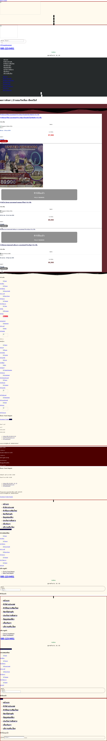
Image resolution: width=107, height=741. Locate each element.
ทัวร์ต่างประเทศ (7, 61)
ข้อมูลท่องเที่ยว (7, 67)
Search (2, 40)
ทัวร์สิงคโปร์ (2, 321)
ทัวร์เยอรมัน (2, 387)
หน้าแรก (5, 59)
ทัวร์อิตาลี (2, 367)
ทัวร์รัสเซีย (2, 352)
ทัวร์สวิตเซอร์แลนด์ (4, 377)
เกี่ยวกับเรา (6, 71)
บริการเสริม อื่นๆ (7, 73)
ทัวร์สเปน (2, 405)
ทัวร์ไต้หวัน (2, 288)
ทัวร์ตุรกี (2, 347)
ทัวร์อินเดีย (2, 331)
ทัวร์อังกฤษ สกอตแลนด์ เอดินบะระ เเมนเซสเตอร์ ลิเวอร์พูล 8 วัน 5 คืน (18, 245)
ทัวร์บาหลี (2, 326)
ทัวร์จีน (1, 308)
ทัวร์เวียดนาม (3, 303)
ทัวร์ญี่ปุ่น (2, 283)
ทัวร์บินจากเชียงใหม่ (8, 63)
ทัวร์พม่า (2, 313)
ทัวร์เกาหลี (2, 293)
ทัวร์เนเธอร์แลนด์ (4, 400)
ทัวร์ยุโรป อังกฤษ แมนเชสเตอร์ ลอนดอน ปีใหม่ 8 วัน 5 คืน (15, 202)
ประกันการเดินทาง (8, 69)
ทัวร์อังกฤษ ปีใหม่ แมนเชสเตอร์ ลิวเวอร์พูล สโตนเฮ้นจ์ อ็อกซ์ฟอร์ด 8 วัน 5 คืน (21, 117)
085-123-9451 (7, 48)
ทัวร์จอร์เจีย (2, 357)
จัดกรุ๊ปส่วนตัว (7, 65)
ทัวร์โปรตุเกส (3, 412)
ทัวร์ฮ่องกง (2, 298)
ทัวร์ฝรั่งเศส (2, 382)
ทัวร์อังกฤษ (2, 372)
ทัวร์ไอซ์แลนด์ (3, 395)
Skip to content (3, 0)
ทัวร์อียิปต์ (2, 362)
